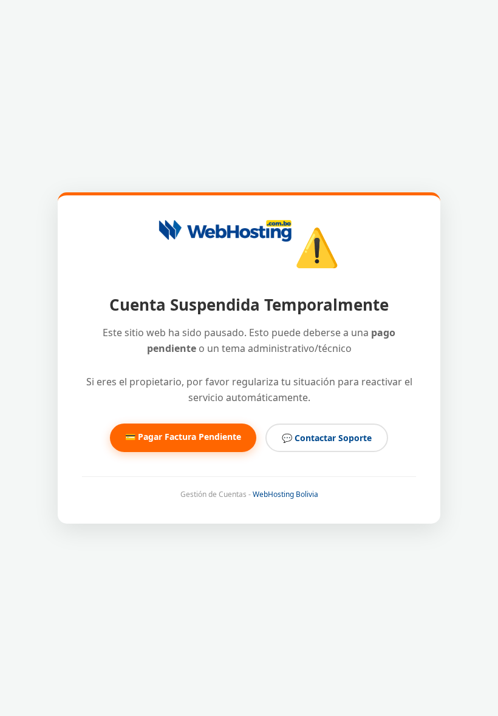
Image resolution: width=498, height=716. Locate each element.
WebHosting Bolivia (285, 494)
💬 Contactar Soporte (327, 438)
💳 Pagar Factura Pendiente (183, 436)
